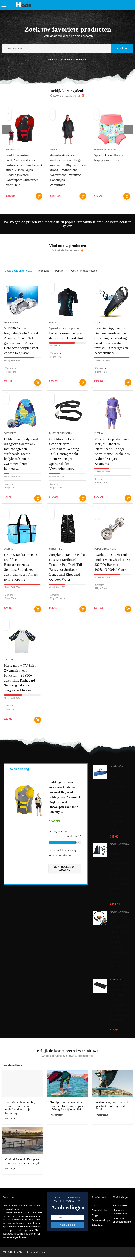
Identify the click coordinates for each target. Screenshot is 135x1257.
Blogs (95, 1215)
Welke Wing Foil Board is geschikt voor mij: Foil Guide (112, 1106)
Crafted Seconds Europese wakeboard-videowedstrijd (22, 1161)
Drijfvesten (12, 149)
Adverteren (98, 1225)
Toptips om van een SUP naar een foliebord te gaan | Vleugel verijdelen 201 (67, 1106)
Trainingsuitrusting (105, 149)
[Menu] (4, 5)
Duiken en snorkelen (60, 433)
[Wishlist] (124, 5)
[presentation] (6, 129)
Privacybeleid (120, 1205)
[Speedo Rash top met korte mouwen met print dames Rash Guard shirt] (67, 302)
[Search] (116, 5)
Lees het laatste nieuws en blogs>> (67, 59)
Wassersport (11, 1118)
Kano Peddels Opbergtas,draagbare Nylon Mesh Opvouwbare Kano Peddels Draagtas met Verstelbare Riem (119, 1004)
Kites (97, 322)
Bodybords (10, 433)
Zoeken (122, 48)
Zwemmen (9, 549)
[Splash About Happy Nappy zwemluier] (111, 129)
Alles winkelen (99, 1210)
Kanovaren (116, 766)
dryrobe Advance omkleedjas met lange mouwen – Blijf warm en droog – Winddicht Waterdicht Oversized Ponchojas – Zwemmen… (67, 170)
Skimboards (55, 549)
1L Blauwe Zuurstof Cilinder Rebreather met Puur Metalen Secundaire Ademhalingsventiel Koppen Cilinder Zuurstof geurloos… (119, 874)
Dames (53, 149)
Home (95, 1205)
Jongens (9, 660)
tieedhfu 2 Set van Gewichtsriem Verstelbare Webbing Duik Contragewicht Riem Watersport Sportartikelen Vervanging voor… (64, 453)
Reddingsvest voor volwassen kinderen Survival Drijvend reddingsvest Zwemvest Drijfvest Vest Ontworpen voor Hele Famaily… (64, 797)
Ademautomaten (12, 322)
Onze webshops (101, 1220)
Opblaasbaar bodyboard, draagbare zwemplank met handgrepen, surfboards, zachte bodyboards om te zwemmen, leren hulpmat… (21, 453)
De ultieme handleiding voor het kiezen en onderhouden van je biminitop (20, 1108)
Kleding (98, 433)
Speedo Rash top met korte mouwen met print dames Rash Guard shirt (66, 333)
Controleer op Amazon (38, 196)
